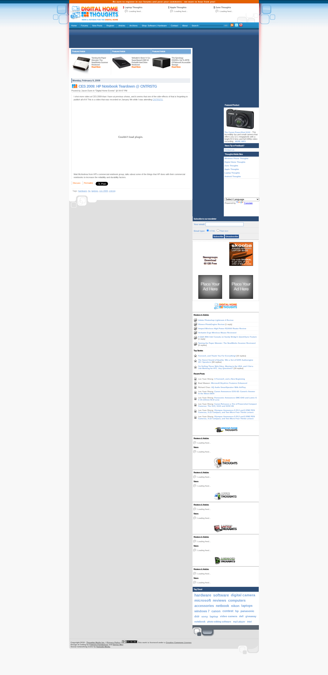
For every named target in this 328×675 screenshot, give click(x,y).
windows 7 (202, 611)
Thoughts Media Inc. (95, 642)
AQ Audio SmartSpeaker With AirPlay (228, 387)
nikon (235, 606)
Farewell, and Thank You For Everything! (217, 356)
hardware (82, 191)
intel (249, 622)
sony (204, 616)
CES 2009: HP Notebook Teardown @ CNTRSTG (118, 86)
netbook (222, 606)
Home (74, 25)
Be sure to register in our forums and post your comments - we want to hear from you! (164, 2)
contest (227, 611)
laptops (94, 191)
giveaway (250, 616)
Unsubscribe (232, 236)
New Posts (97, 25)
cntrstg (112, 191)
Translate (248, 203)
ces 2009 (103, 191)
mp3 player (239, 621)
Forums (84, 25)
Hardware (162, 25)
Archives (133, 25)
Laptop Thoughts (133, 7)
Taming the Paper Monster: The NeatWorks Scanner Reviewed (226, 343)
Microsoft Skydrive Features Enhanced (229, 383)
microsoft (202, 600)
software (221, 595)
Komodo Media (103, 647)
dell (241, 616)
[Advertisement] (164, 38)
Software (152, 25)
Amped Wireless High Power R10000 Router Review (222, 328)
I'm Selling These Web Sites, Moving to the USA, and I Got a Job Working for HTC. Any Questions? (225, 367)
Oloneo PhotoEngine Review (211, 324)
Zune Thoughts (223, 7)
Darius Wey (118, 645)
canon (216, 611)
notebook (199, 621)
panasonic (247, 611)
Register (110, 25)
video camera (228, 616)
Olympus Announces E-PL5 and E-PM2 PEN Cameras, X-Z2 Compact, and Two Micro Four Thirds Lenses (226, 411)
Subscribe (218, 236)
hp (89, 191)
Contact (174, 25)
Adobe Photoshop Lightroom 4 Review (215, 320)
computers (237, 600)
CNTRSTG (158, 99)
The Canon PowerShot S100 (237, 132)
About (185, 25)
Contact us (229, 150)
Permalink (88, 183)
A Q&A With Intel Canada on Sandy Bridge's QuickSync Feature (227, 337)
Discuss (76, 183)
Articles (121, 25)
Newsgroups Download (210, 259)
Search (195, 25)
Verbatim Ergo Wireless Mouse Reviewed (217, 333)
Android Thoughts (233, 176)
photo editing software (219, 621)
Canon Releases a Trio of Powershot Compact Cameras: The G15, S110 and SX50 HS (227, 405)
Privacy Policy (113, 642)
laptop (214, 616)
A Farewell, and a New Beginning (229, 379)
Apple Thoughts (178, 7)
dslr (196, 616)
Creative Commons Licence (179, 642)
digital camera (243, 595)
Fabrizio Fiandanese (98, 645)
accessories (204, 606)
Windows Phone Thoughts (236, 158)
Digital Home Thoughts (235, 162)
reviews (219, 600)
